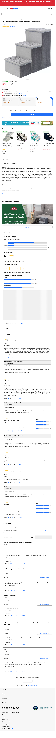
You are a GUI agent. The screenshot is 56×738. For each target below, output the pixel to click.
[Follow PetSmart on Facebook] (3, 708)
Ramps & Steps (18, 19)
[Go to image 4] (26, 79)
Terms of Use (5, 717)
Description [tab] (6, 163)
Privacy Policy (5, 719)
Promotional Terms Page (33, 685)
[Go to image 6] (28, 79)
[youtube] (17, 708)
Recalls (3, 715)
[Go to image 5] (27, 79)
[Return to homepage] (14, 8)
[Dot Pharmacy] (46, 708)
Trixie (3, 24)
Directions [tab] (14, 163)
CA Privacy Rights (6, 726)
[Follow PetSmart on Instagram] (7, 708)
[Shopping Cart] (52, 9)
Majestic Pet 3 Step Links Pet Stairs (22, 144)
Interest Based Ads (6, 722)
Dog (3, 19)
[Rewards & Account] (8, 9)
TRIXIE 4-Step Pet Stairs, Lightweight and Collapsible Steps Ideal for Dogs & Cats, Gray (8, 145)
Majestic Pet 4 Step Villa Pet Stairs (48, 144)
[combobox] (27, 14)
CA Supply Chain (5, 724)
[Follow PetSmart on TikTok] (14, 708)
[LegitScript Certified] (35, 708)
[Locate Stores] (49, 9)
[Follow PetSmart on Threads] (10, 708)
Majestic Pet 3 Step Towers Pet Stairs (34, 144)
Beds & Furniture (10, 19)
